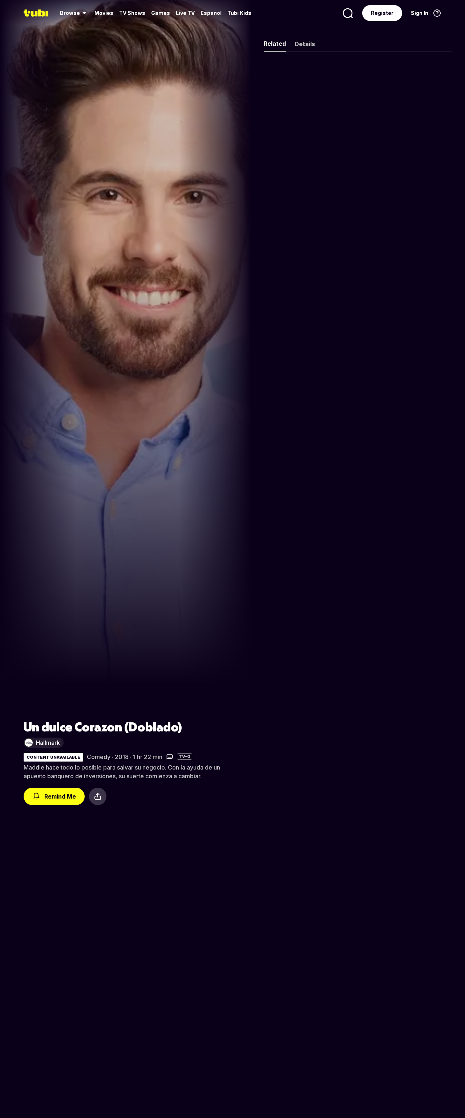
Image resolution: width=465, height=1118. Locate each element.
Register (382, 13)
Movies (103, 13)
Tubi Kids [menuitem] (239, 13)
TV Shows (132, 13)
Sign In (419, 13)
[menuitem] (74, 13)
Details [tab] (305, 44)
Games (160, 13)
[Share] (97, 796)
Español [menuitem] (211, 13)
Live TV (185, 13)
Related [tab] (275, 43)
